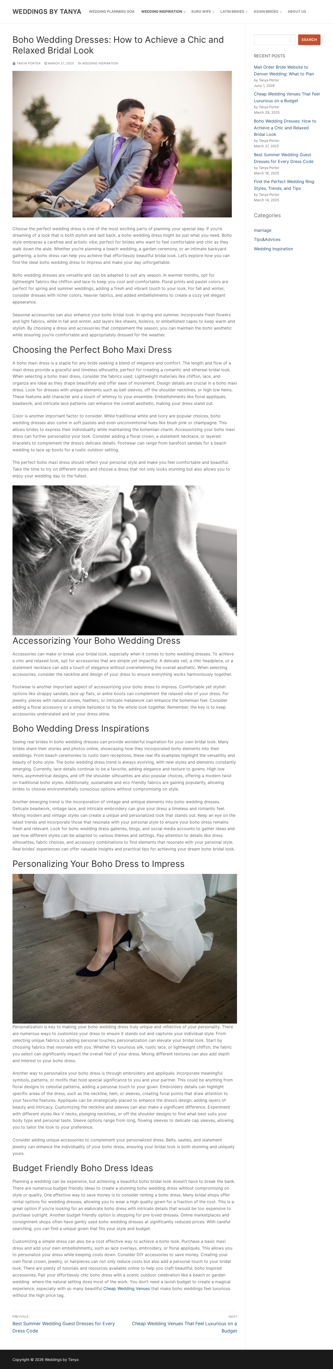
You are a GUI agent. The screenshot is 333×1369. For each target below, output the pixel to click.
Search (309, 40)
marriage (262, 230)
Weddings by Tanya (46, 11)
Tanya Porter (28, 63)
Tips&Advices (267, 239)
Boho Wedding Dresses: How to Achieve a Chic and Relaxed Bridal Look (285, 127)
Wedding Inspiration (99, 63)
